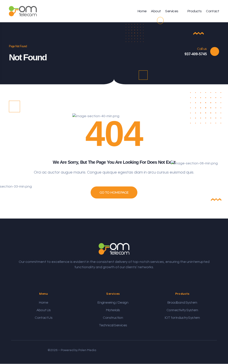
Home (142, 11)
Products (194, 11)
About (156, 11)
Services (171, 11)
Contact (212, 11)
